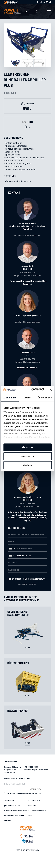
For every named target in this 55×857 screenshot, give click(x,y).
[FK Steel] (27, 841)
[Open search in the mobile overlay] (37, 11)
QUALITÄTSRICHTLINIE (12, 806)
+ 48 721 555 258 (27, 503)
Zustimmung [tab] (9, 397)
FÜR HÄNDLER (9, 801)
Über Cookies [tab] (45, 397)
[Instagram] (41, 2)
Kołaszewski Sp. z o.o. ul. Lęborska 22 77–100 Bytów (12, 770)
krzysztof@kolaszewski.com (27, 275)
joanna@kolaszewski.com (27, 506)
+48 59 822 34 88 (31, 767)
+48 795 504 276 (27, 272)
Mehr (27, 647)
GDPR (30, 815)
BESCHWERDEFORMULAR (37, 810)
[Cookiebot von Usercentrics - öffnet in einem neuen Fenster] (32, 390)
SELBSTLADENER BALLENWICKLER (18, 613)
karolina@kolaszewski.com (27, 322)
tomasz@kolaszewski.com (27, 362)
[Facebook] (37, 2)
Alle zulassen (27, 447)
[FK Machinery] (27, 836)
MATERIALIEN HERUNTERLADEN (15, 810)
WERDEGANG (32, 806)
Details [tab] (27, 397)
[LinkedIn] (44, 2)
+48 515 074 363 (27, 359)
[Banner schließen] (51, 390)
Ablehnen (27, 465)
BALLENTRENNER (17, 711)
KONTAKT (7, 820)
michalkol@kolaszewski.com (27, 235)
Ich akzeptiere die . (24, 793)
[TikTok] (50, 2)
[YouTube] (47, 2)
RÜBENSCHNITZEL (18, 663)
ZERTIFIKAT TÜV (34, 801)
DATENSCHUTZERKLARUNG (14, 815)
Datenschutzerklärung (35, 578)
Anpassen (25, 456)
